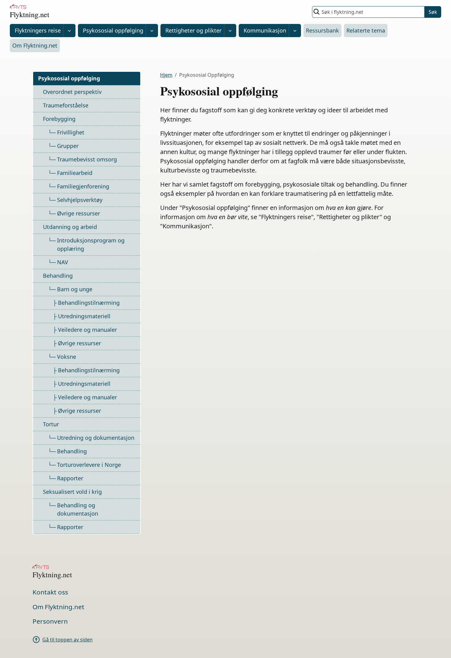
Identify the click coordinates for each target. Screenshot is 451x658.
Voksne (66, 356)
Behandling (58, 275)
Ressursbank (322, 30)
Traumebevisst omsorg (87, 159)
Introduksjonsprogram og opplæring (91, 244)
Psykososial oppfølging (113, 30)
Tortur (51, 424)
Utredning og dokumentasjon (95, 437)
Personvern (50, 621)
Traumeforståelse (65, 105)
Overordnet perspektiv (72, 91)
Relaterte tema (365, 30)
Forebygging (59, 118)
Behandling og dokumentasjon (77, 509)
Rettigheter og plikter (193, 30)
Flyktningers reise (38, 30)
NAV (62, 262)
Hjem (166, 75)
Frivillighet (70, 132)
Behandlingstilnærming (89, 302)
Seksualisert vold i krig (72, 491)
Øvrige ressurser (78, 213)
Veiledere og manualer (87, 329)
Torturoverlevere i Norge (89, 464)
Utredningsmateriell (84, 316)
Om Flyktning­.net (34, 45)
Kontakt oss (50, 592)
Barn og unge (74, 289)
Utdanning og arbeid (70, 226)
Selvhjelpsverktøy (79, 199)
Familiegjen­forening (83, 186)
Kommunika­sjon (265, 30)
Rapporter (70, 478)
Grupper (68, 145)
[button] (69, 30)
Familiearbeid (74, 172)
